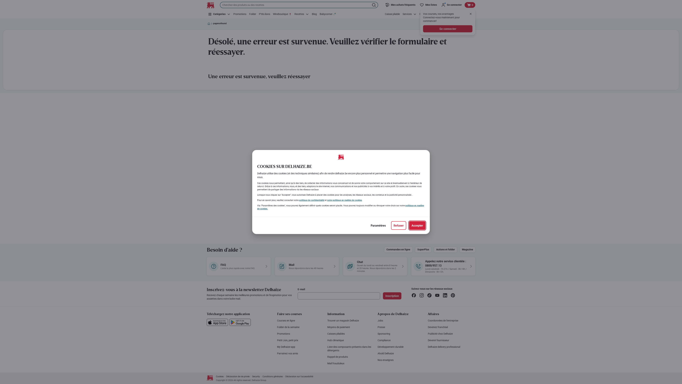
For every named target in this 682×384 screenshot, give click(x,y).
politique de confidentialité (311, 200)
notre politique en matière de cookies (344, 200)
